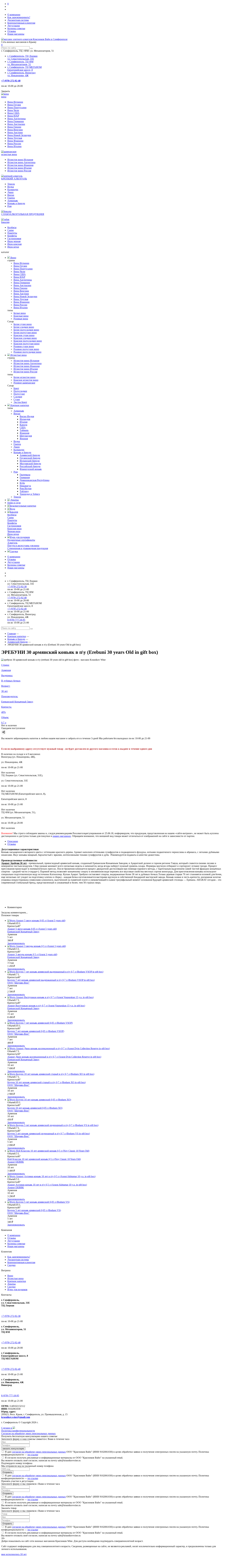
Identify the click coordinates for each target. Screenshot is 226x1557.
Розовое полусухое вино (26, 349)
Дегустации (13, 25)
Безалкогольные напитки (23, 505)
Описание (12, 841)
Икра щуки (13, 247)
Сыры (10, 230)
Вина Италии (14, 146)
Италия (23, 422)
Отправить (7, 1472)
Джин (10, 192)
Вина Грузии (14, 104)
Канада (23, 424)
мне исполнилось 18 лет (14, 1554)
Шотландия (26, 435)
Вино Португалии (16, 107)
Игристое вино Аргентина (21, 162)
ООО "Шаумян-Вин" (18, 982)
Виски (10, 195)
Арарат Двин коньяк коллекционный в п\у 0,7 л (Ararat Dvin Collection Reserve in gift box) (54, 1056)
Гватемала (25, 474)
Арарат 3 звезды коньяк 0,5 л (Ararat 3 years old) (32, 954)
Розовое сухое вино (24, 346)
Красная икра (14, 528)
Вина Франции (15, 140)
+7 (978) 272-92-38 (17, 586)
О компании (13, 14)
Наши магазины (15, 34)
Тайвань (24, 430)
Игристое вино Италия (19, 168)
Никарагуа (25, 485)
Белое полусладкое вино (26, 329)
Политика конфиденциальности (18, 1430)
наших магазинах (62, 836)
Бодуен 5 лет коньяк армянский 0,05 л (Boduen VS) (34, 1210)
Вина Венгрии (15, 129)
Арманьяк (12, 200)
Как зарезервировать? (18, 17)
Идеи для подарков (20, 537)
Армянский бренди (30, 455)
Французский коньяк (31, 469)
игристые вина (9, 154)
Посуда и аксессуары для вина (23, 545)
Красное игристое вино (26, 380)
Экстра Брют (20, 402)
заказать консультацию (13, 1448)
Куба (22, 483)
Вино (13, 257)
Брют (16, 388)
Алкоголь (12, 542)
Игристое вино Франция (20, 165)
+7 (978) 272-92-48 (10, 80)
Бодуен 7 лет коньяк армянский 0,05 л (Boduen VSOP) (35, 1031)
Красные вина (21, 316)
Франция (24, 433)
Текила (11, 184)
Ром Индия (25, 488)
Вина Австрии (15, 132)
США (23, 427)
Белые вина (20, 313)
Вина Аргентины (16, 118)
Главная (11, 633)
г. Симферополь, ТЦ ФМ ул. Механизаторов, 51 (20, 63)
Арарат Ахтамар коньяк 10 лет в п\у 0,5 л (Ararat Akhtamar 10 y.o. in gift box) (47, 1184)
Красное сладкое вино (25, 338)
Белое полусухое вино (25, 332)
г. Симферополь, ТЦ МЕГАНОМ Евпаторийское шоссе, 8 (24, 68)
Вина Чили (13, 110)
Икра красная (14, 244)
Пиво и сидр (14, 502)
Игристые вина (18, 355)
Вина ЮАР (13, 116)
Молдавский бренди (30, 463)
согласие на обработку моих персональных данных (39, 1451)
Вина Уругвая (14, 138)
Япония (24, 438)
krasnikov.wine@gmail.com (15, 1417)
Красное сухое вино (24, 335)
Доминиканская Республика (34, 480)
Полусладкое (20, 391)
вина (3, 96)
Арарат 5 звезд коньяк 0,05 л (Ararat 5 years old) (32, 929)
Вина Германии (15, 121)
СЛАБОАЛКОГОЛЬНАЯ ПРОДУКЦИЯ (22, 214)
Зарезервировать (16, 943)
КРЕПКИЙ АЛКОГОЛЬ (14, 178)
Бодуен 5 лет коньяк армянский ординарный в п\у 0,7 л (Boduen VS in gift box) (48, 1133)
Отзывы (11, 31)
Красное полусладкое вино (28, 341)
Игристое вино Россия (19, 170)
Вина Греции (14, 127)
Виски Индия (27, 416)
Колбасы (11, 227)
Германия (25, 477)
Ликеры (14, 500)
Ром (9, 206)
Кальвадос (12, 189)
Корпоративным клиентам (21, 23)
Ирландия (25, 419)
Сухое (17, 399)
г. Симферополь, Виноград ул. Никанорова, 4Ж (21, 74)
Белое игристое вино (25, 377)
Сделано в (7, 1428)
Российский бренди (30, 466)
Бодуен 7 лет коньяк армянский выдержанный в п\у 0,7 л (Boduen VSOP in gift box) (51, 980)
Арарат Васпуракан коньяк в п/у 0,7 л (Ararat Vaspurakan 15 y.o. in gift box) (46, 1005)
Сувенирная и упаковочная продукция (27, 548)
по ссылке (33, 1454)
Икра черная (13, 241)
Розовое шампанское (24, 382)
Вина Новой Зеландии (19, 135)
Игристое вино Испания (20, 159)
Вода (12, 509)
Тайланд (24, 491)
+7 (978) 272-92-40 (17, 608)
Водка (10, 186)
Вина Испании (15, 102)
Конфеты (12, 235)
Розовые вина (21, 318)
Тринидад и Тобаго (30, 494)
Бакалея (5, 222)
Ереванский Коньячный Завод (23, 931)
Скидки (14, 551)
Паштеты (12, 233)
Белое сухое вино (23, 324)
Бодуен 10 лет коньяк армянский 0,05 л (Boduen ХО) (34, 1108)
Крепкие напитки (19, 405)
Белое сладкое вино (24, 327)
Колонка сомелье (16, 28)
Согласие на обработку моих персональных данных (28, 1433)
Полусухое (19, 394)
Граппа (11, 198)
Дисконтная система (18, 20)
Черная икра (13, 531)
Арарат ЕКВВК (15, 1162)
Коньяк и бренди (16, 203)
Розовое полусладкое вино (27, 352)
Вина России (14, 143)
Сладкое (18, 396)
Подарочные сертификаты (21, 540)
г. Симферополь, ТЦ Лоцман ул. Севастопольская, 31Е (22, 57)
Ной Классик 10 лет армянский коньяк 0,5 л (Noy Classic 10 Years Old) (44, 1159)
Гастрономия (14, 238)
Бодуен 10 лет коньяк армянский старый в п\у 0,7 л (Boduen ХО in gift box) (46, 1082)
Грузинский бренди (30, 458)
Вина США (13, 113)
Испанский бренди (30, 460)
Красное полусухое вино (27, 343)
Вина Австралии (16, 124)
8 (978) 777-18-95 (16, 620)
